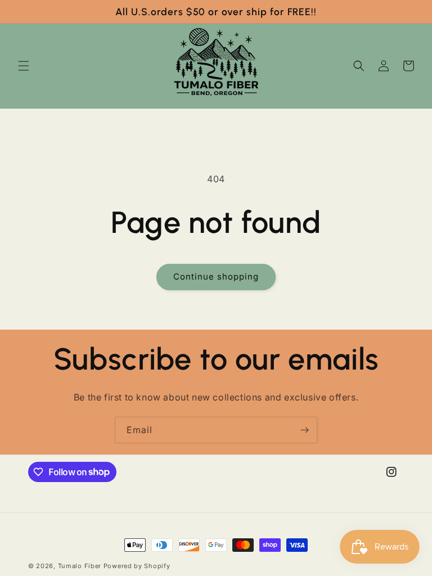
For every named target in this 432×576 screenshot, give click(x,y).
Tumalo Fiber (79, 566)
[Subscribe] (304, 430)
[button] (23, 65)
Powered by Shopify (137, 566)
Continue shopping (216, 276)
